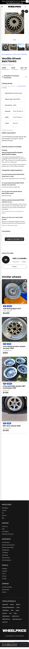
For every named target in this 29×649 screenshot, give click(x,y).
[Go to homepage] (14, 6)
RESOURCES (6, 539)
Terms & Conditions (7, 587)
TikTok (3, 573)
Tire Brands (5, 552)
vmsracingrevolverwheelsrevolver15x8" (14, 347)
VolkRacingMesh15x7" (12, 309)
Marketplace (5, 508)
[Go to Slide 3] (21, 47)
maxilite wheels (16, 54)
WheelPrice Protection (7, 534)
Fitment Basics (6, 542)
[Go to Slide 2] (13, 47)
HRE (12, 610)
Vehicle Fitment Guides (8, 547)
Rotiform (4, 613)
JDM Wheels (5, 610)
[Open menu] (2, 6)
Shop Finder (5, 555)
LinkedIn (4, 578)
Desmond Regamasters (8, 607)
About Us (4, 515)
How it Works (5, 531)
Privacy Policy (5, 589)
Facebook (4, 571)
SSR (10, 613)
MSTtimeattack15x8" (12, 426)
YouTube (4, 576)
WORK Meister (6, 616)
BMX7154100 (24, 54)
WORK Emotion (6, 619)
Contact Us (5, 526)
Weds (15, 613)
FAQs (3, 529)
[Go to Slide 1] (5, 47)
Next (28, 108)
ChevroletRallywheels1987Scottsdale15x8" (14, 387)
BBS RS (18, 604)
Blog (3, 518)
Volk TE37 (4, 622)
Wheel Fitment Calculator (8, 545)
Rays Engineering (17, 619)
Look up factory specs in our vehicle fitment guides (13, 212)
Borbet (12, 604)
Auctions (4, 510)
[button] (14, 25)
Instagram (4, 568)
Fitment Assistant (6, 560)
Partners (4, 592)
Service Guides (6, 557)
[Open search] (26, 6)
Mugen (17, 610)
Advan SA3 (5, 604)
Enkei (18, 607)
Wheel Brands (5, 550)
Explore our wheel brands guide (9, 225)
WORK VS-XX (15, 616)
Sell (3, 513)
